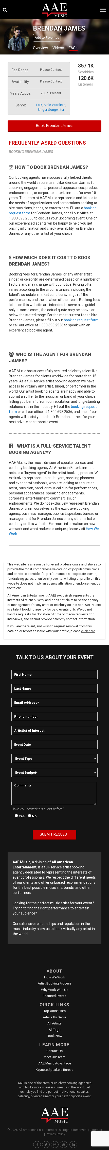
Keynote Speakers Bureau (54, 1070)
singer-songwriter (51, 110)
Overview (40, 48)
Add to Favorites (47, 37)
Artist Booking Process (54, 983)
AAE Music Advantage (54, 1063)
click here (88, 631)
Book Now (54, 1036)
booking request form (81, 320)
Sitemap (96, 1130)
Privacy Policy (55, 1134)
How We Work (54, 977)
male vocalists (54, 105)
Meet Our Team (54, 1057)
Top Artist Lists (55, 1011)
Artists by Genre (54, 1017)
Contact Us (54, 1051)
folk (39, 105)
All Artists (54, 1023)
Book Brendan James (55, 125)
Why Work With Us (54, 990)
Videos (58, 48)
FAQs (73, 48)
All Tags (54, 1030)
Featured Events (54, 996)
